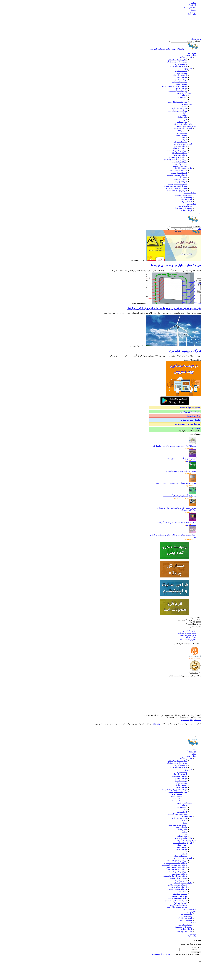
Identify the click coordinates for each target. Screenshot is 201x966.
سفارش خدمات (190, 193)
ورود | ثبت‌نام (196, 39)
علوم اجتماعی (181, 827)
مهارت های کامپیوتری (178, 878)
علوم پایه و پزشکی (184, 93)
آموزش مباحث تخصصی (182, 128)
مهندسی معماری (180, 80)
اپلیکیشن (193, 3)
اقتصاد (184, 106)
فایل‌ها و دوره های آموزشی (186, 126)
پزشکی (184, 95)
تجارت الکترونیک (180, 142)
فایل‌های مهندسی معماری (177, 175)
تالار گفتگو (192, 5)
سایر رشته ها (187, 104)
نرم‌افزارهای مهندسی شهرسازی (174, 865)
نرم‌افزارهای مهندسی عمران (176, 860)
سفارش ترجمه (186, 201)
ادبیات (184, 115)
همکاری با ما (191, 204)
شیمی (184, 99)
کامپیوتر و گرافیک (180, 75)
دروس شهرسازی (180, 903)
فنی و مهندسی (186, 68)
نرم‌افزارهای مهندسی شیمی (176, 150)
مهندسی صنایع (181, 88)
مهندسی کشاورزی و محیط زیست (174, 86)
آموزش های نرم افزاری (183, 144)
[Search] (169, 41)
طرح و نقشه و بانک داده (183, 168)
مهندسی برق (182, 73)
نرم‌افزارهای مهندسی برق (177, 867)
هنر (185, 119)
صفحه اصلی (191, 53)
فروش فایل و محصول (183, 208)
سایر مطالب (182, 122)
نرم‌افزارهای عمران (179, 153)
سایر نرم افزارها (180, 164)
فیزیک (184, 139)
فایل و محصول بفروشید (187, 633)
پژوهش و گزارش (180, 64)
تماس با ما (192, 14)
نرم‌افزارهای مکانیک (179, 148)
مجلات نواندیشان (189, 7)
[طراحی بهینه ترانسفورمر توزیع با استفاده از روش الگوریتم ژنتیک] (173, 303)
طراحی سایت (186, 914)
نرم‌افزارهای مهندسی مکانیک (176, 869)
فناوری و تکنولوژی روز (178, 66)
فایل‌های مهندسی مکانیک (177, 170)
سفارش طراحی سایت (183, 195)
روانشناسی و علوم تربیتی (177, 111)
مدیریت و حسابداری (179, 108)
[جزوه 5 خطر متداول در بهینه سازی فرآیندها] (173, 260)
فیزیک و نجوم (182, 812)
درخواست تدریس (185, 206)
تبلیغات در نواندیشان (184, 931)
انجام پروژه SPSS (185, 199)
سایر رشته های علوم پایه (177, 102)
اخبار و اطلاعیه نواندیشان (177, 60)
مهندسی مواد (177, 794)
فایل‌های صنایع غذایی (179, 173)
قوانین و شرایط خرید (188, 635)
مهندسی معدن (176, 796)
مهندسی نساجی (176, 801)
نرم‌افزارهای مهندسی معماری (175, 863)
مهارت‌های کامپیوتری (179, 166)
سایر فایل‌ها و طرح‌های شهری (175, 186)
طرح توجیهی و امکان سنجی (176, 190)
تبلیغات (193, 10)
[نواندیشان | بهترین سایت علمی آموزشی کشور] (193, 222)
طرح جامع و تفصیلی (179, 182)
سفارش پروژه (186, 197)
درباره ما (193, 12)
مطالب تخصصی (190, 55)
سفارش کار (191, 911)
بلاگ (199, 214)
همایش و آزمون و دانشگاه (177, 62)
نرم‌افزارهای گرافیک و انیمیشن (175, 159)
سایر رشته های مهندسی (178, 91)
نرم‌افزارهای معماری (179, 155)
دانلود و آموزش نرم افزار (182, 124)
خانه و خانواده (182, 117)
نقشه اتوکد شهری (180, 179)
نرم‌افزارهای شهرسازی (178, 157)
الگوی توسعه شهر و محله (177, 184)
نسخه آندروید (196, 720)
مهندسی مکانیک (181, 71)
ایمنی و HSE (182, 131)
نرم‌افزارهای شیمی (179, 162)
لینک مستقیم (186, 720)
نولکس (193, 754)
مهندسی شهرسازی (179, 82)
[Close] (200, 961)
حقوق (185, 113)
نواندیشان (156, 724)
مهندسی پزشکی (176, 798)
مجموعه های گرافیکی (178, 905)
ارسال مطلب (186, 210)
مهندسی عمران (181, 77)
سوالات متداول (190, 637)
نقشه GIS (183, 177)
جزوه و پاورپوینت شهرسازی (176, 188)
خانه (199, 229)
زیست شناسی (181, 97)
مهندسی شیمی (181, 84)
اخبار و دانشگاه (186, 57)
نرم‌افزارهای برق (180, 146)
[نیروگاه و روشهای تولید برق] (173, 346)
